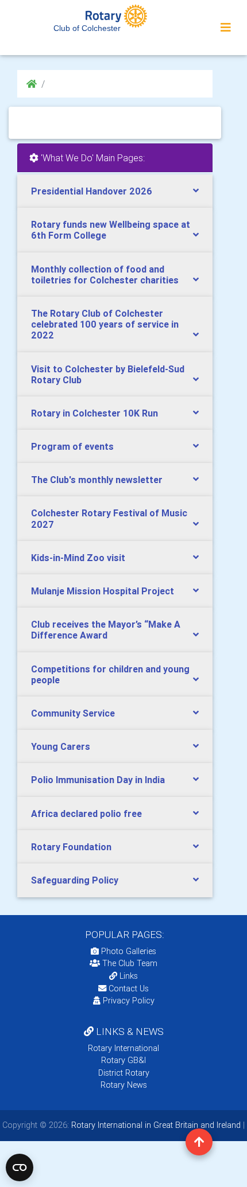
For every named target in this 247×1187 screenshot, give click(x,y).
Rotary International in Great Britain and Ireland (155, 1125)
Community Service (73, 713)
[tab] (115, 191)
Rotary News (124, 1085)
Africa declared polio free (86, 813)
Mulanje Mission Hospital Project (102, 591)
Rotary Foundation (71, 847)
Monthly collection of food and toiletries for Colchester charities (105, 274)
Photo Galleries (127, 951)
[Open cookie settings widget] (19, 1167)
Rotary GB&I (123, 1060)
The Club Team (129, 963)
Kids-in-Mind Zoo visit (78, 557)
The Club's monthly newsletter (97, 479)
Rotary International (123, 1048)
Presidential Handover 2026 (91, 191)
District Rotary (123, 1073)
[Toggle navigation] (226, 28)
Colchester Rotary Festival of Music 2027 (109, 518)
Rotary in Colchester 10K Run (94, 413)
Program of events (72, 446)
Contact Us (127, 988)
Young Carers (60, 746)
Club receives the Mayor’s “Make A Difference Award (105, 629)
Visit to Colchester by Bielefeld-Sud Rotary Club (107, 374)
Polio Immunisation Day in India (98, 779)
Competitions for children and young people (110, 674)
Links (128, 976)
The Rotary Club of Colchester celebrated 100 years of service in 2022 (105, 324)
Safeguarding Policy (74, 880)
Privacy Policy (129, 1000)
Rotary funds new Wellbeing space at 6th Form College (110, 230)
